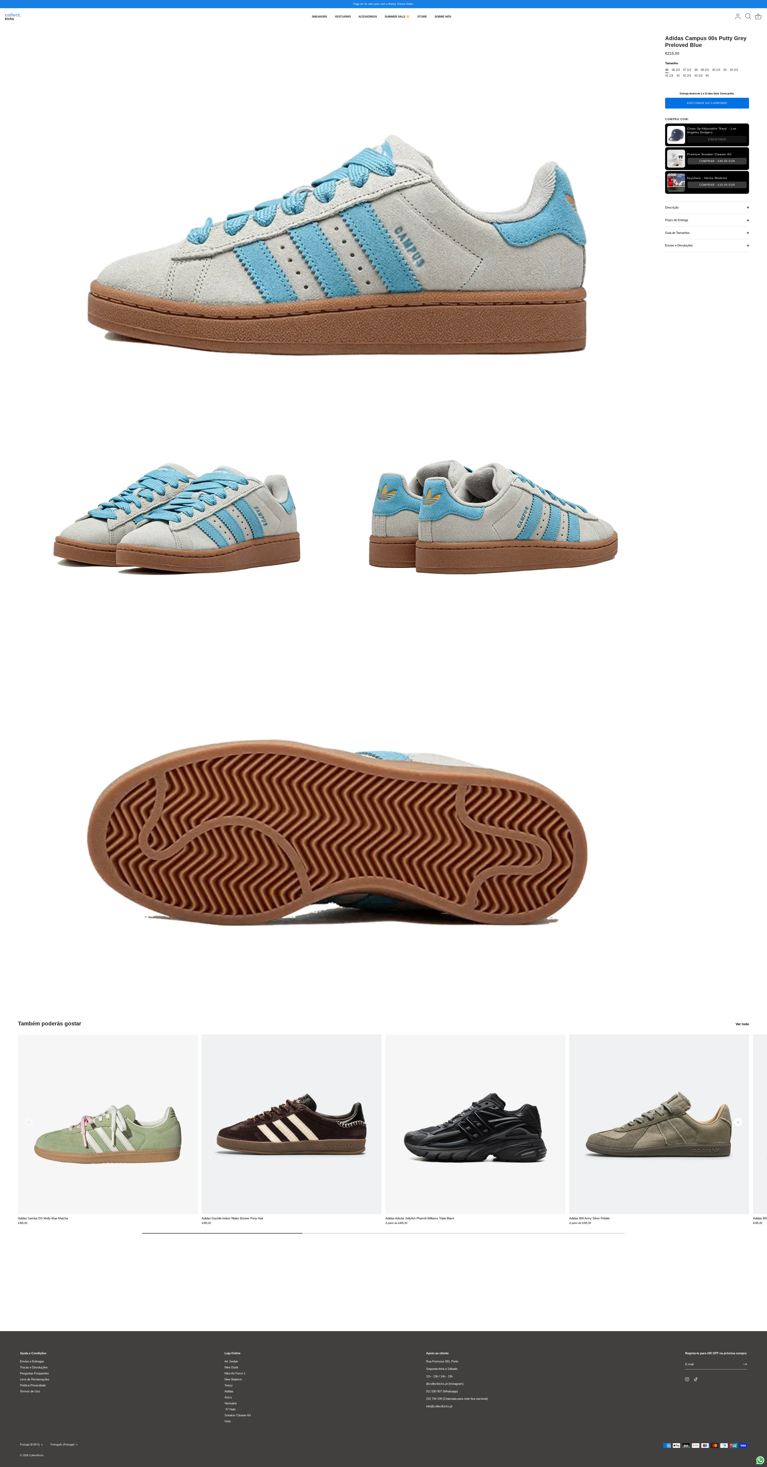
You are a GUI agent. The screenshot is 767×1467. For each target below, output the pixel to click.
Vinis (228, 1421)
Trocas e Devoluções (34, 1367)
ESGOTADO (717, 139)
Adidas (229, 1391)
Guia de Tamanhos (677, 232)
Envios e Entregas (32, 1361)
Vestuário (231, 1403)
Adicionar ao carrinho (707, 103)
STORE (422, 16)
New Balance (233, 1379)
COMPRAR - (717, 161)
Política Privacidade (33, 1385)
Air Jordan (231, 1361)
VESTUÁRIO (343, 16)
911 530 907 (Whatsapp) (442, 1391)
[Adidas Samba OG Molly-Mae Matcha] (108, 1124)
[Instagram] (687, 1379)
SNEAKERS (319, 16)
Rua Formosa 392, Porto (442, 1361)
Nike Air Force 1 (235, 1373)
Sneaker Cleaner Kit (238, 1415)
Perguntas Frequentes (34, 1373)
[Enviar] (745, 1364)
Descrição (672, 207)
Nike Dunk (231, 1367)
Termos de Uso (30, 1391)
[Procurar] (748, 16)
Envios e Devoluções (679, 245)
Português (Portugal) (62, 1444)
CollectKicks (36, 1455)
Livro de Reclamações (34, 1379)
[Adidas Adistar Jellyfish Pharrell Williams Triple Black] (475, 1124)
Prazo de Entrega (676, 220)
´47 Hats (230, 1409)
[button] (29, 1122)
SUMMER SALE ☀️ (397, 16)
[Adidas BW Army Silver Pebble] (659, 1124)
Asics (228, 1397)
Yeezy (229, 1385)
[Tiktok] (696, 1379)
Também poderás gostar (49, 1024)
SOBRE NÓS (443, 16)
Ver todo (742, 1024)
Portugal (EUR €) (30, 1444)
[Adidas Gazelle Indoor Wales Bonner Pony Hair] (292, 1124)
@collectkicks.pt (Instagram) (445, 1383)
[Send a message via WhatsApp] (760, 1460)
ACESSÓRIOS (368, 16)
